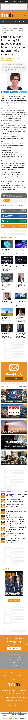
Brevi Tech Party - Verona (9, 417)
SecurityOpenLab (10, 660)
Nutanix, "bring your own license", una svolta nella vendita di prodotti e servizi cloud (6, 336)
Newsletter (23, 21)
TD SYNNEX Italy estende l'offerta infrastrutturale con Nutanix (20, 303)
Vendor (24, 88)
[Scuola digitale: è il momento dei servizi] (14, 458)
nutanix (7, 200)
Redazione (6, 676)
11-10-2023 (19, 58)
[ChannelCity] (7, 15)
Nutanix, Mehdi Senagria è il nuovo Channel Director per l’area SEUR (20, 284)
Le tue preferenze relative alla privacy (15, 715)
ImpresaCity (23, 1)
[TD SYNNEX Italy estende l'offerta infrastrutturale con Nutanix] (21, 296)
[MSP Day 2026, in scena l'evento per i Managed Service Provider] (14, 427)
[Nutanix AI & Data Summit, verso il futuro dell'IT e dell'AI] (21, 260)
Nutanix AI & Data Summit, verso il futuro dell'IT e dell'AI (21, 267)
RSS (14, 679)
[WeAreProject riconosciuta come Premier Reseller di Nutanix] (7, 244)
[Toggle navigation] (25, 15)
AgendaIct (14, 665)
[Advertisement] (14, 631)
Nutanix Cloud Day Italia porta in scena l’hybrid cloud (6, 319)
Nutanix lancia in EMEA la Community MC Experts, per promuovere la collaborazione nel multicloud (6, 286)
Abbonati (22, 225)
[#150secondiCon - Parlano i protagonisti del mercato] (14, 442)
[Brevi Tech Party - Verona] (14, 411)
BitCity (5, 657)
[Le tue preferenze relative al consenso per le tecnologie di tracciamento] (20, 718)
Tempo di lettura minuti (7, 60)
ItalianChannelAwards (18, 662)
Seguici (22, 220)
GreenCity (19, 660)
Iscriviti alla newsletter (14, 648)
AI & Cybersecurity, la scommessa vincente (13, 401)
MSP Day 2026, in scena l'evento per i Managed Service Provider (12, 431)
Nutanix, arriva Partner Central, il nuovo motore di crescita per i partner (20, 251)
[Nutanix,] (7, 328)
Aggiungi (22, 215)
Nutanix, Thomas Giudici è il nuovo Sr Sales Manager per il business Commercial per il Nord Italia (20, 336)
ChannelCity (14, 1)
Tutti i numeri (23, 569)
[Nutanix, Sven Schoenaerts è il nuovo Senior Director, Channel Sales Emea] (21, 312)
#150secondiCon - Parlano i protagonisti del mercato (13, 447)
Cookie (11, 706)
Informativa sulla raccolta (9, 718)
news (9, 27)
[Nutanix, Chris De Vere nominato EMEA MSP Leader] (7, 296)
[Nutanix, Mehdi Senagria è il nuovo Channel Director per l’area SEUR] (21, 277)
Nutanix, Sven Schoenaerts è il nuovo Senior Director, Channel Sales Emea (21, 319)
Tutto (25, 491)
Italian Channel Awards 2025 (10, 21)
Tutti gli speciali (22, 386)
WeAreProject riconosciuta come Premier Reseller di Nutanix (6, 251)
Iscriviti (22, 210)
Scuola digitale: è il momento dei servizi (12, 463)
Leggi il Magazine (14, 600)
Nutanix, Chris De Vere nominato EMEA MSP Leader (7, 303)
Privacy (17, 706)
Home (4, 27)
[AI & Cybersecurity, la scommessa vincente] (14, 396)
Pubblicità (21, 676)
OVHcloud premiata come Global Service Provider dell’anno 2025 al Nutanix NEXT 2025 (7, 268)
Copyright (14, 676)
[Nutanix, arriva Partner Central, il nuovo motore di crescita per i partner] (21, 244)
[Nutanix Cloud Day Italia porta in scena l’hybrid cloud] (7, 312)
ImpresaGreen (7, 662)
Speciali (13, 672)
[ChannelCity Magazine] (14, 583)
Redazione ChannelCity (9, 58)
